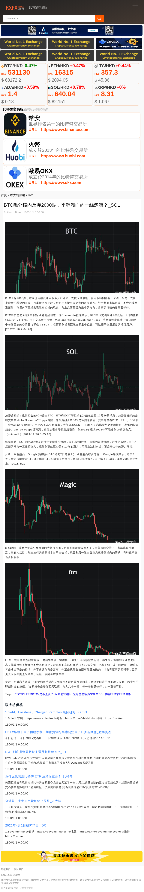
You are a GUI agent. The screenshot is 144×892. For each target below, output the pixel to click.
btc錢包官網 (61, 694)
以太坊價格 (17, 195)
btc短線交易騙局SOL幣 (84, 694)
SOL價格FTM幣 (109, 694)
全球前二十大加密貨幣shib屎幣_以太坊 (33, 801)
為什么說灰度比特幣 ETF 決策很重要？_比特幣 (39, 776)
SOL (23, 694)
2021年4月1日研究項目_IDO (25, 825)
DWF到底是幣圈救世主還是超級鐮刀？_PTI (36, 752)
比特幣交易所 (26, 888)
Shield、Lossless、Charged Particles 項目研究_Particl (46, 712)
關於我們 (18, 869)
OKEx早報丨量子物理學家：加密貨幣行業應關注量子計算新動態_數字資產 (58, 732)
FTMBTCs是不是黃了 (40, 694)
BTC (17, 694)
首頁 (4, 195)
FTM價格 (125, 694)
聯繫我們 (5, 869)
